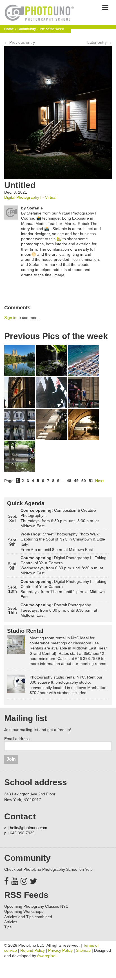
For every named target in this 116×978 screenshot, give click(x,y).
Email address (17, 738)
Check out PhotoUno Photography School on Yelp (48, 869)
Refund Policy (32, 950)
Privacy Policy (60, 950)
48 (69, 480)
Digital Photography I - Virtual (30, 197)
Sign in (10, 317)
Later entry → (99, 42)
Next (99, 480)
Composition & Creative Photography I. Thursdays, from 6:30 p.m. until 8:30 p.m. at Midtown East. (60, 518)
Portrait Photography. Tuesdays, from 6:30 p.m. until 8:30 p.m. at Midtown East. (59, 610)
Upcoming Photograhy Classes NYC (36, 906)
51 (91, 480)
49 (76, 480)
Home (9, 29)
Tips (8, 927)
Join (11, 759)
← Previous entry (19, 42)
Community (26, 29)
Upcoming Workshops (23, 911)
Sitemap (83, 950)
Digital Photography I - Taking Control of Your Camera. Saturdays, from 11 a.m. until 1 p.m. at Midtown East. (63, 589)
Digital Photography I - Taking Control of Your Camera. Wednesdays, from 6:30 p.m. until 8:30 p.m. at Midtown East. (63, 565)
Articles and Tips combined (28, 916)
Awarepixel (46, 955)
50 (83, 480)
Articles (10, 922)
